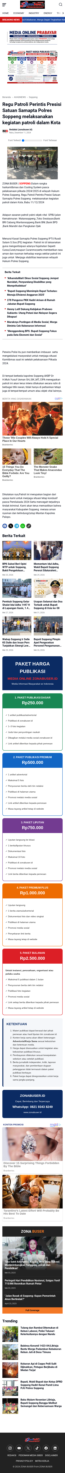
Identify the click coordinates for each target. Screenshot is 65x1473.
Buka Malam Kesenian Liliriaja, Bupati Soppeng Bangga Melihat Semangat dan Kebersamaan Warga (41, 1403)
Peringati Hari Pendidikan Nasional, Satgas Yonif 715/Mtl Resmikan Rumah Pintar (32, 1282)
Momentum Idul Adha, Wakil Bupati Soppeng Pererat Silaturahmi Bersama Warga (46, 567)
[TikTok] (37, 1448)
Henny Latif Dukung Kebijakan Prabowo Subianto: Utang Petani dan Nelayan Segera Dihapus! (32, 313)
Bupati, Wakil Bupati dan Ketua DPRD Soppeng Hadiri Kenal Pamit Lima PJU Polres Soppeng (41, 1385)
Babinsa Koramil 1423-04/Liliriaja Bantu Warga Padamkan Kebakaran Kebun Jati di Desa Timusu (41, 1349)
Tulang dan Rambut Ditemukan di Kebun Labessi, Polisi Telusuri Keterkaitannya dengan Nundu (39, 1331)
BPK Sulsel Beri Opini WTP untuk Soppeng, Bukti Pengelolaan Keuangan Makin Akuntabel (14, 567)
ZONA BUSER (27, 1466)
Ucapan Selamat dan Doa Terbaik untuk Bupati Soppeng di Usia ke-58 (48, 605)
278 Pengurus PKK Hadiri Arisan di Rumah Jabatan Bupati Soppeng (31, 302)
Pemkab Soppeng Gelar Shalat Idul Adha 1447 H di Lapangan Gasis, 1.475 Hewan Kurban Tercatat (16, 605)
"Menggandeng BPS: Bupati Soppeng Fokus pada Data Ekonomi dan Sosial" (32, 333)
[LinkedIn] (55, 1448)
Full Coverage (32, 1310)
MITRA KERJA (42, 1461)
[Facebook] (4, 526)
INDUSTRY (34, 13)
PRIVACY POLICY (24, 1461)
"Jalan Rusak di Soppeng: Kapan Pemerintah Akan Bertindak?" (30, 1297)
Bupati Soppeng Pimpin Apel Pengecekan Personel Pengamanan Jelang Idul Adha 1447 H (48, 642)
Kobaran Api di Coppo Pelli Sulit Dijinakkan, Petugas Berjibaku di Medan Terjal (39, 1367)
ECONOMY (18, 13)
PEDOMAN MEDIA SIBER (31, 1455)
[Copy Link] (28, 526)
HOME (5, 13)
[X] (10, 526)
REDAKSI (11, 1455)
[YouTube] (19, 1448)
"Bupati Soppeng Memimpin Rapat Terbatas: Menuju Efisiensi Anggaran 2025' (32, 293)
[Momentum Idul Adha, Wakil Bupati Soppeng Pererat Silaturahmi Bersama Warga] (48, 550)
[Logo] (32, 1439)
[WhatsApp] (22, 526)
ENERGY (48, 13)
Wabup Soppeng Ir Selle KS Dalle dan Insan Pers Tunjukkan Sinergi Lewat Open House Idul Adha (16, 642)
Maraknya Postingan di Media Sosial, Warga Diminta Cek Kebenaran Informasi (32, 324)
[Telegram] (16, 526)
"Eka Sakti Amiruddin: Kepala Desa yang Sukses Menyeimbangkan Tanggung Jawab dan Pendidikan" (32, 1265)
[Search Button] (61, 5)
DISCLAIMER (51, 1455)
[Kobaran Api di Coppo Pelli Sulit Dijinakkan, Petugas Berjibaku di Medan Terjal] (10, 1370)
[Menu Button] (4, 5)
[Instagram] (10, 1448)
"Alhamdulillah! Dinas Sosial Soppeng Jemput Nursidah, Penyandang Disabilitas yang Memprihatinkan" (33, 282)
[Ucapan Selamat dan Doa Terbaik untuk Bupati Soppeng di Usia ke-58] (48, 588)
